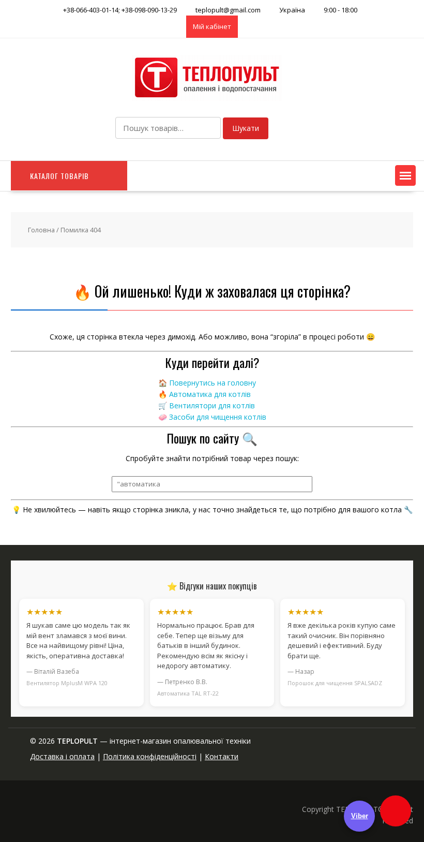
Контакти (221, 756)
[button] (405, 175)
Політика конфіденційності (149, 756)
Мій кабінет (212, 26)
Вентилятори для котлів (212, 405)
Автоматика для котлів (210, 394)
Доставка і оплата (62, 756)
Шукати (245, 128)
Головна (41, 229)
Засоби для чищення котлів (217, 417)
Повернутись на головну (212, 383)
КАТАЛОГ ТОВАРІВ (59, 175)
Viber (359, 816)
